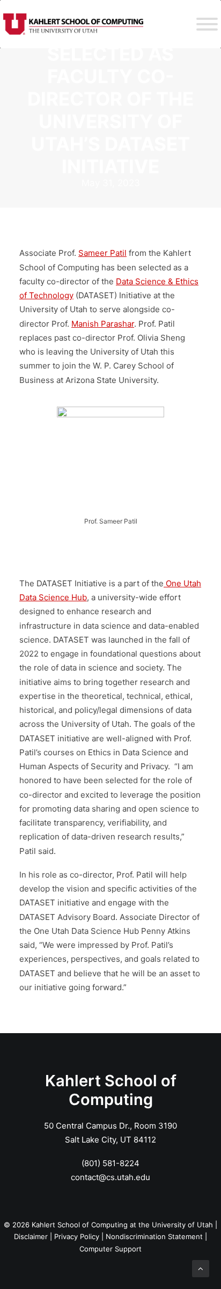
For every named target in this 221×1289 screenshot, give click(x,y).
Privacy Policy (76, 1236)
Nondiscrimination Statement (154, 1236)
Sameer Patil (102, 253)
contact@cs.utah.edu (110, 1177)
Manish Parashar (102, 324)
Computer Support (110, 1248)
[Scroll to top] (200, 1268)
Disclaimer (31, 1236)
